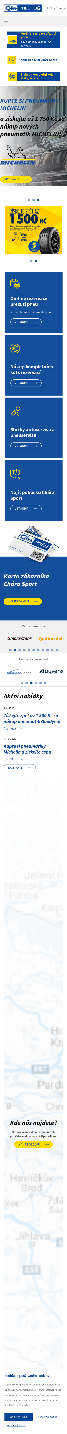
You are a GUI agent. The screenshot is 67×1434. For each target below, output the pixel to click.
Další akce (15, 768)
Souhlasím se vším (19, 1416)
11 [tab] (57, 650)
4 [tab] (24, 650)
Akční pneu (39, 149)
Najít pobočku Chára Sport (39, 60)
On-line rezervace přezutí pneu (38, 35)
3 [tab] (38, 200)
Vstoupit (22, 322)
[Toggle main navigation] (6, 21)
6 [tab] (33, 650)
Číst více (10, 728)
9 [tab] (47, 650)
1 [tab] (29, 200)
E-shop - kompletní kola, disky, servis (37, 76)
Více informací (18, 601)
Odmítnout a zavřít (16, 1425)
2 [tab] (33, 200)
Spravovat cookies (48, 1416)
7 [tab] (38, 650)
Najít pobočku (29, 1144)
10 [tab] (52, 650)
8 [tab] (43, 650)
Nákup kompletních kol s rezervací (31, 369)
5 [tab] (29, 650)
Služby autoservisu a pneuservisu (32, 432)
